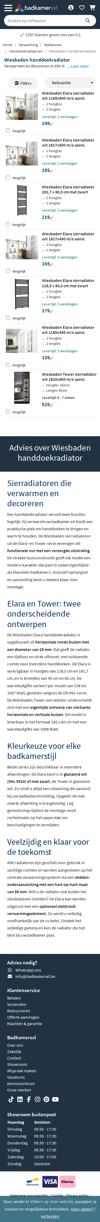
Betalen (14, 998)
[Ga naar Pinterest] (46, 1100)
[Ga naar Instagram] (38, 1100)
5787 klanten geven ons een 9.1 (53, 34)
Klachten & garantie (24, 1023)
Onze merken (19, 1089)
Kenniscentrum (21, 1083)
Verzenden (16, 1004)
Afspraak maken (21, 1070)
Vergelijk (19, 130)
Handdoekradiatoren (26, 51)
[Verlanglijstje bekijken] (81, 7)
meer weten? (82, 1209)
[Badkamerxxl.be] (36, 7)
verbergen (50, 1216)
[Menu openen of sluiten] (8, 7)
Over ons (15, 1045)
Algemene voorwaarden (29, 1195)
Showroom (17, 1064)
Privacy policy (77, 1195)
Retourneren (18, 1010)
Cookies (57, 1195)
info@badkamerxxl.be (35, 976)
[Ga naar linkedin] (20, 1100)
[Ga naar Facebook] (29, 1100)
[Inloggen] (70, 7)
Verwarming (28, 44)
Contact (14, 1058)
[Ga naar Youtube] (55, 1100)
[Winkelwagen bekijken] (92, 7)
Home (8, 44)
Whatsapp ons (28, 970)
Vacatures (16, 1077)
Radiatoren (53, 44)
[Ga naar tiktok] (11, 1100)
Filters (25, 83)
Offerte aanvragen (23, 1017)
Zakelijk (14, 1051)
